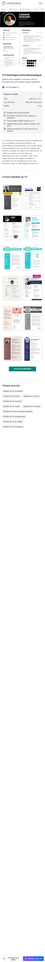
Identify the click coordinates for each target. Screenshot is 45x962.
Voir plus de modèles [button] (22, 369)
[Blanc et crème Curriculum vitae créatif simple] (12, 318)
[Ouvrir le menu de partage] (40, 87)
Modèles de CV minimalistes (13, 391)
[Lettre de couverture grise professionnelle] (33, 318)
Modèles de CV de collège (12, 421)
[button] (11, 958)
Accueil (3, 9)
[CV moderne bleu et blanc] (33, 197)
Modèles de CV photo (31, 396)
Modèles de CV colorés (11, 396)
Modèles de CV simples (32, 406)
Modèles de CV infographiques (14, 416)
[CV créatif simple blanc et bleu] (33, 349)
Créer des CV (13, 9)
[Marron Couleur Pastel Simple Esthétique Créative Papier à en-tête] (12, 349)
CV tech (35, 9)
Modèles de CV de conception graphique (17, 411)
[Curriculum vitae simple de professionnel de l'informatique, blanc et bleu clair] (33, 228)
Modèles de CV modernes (12, 401)
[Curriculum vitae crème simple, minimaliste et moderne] (12, 288)
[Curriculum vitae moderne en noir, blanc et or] (12, 197)
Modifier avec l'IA (35, 959)
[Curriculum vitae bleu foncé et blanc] (33, 288)
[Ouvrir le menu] (40, 3)
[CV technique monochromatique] (12, 228)
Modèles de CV (25, 9)
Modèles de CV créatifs (11, 406)
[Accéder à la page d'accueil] (11, 3)
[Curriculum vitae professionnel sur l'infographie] (33, 258)
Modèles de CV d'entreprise (13, 427)
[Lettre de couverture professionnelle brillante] (12, 258)
